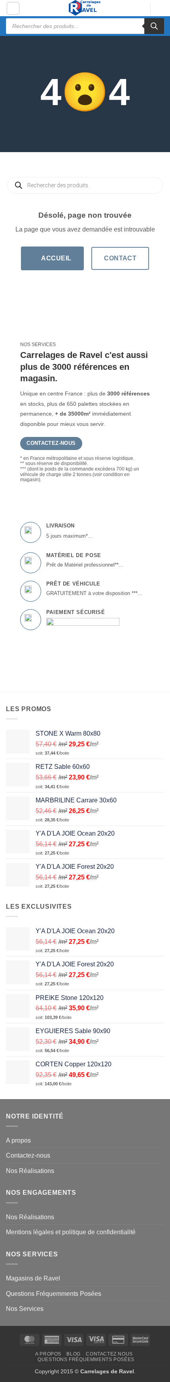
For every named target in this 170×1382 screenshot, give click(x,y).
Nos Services (24, 1308)
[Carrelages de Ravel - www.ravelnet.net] (85, 8)
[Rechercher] (154, 26)
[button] (13, 8)
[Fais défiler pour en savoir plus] (85, 134)
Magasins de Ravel (33, 1278)
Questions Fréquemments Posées (53, 1293)
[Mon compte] (140, 8)
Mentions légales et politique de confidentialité (71, 1232)
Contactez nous (109, 1354)
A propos (18, 1140)
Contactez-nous (28, 1155)
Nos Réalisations (30, 1170)
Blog (73, 1354)
